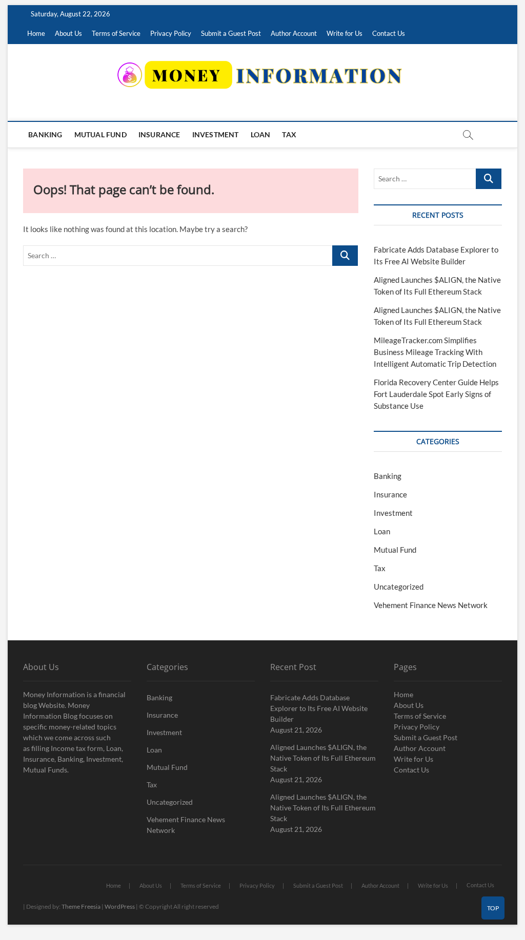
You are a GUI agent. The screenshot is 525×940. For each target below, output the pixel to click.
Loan (261, 134)
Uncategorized (398, 586)
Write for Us (344, 33)
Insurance (159, 134)
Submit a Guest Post (231, 33)
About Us (68, 33)
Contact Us (388, 33)
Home (36, 33)
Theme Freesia (81, 906)
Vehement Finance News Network (431, 605)
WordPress (120, 906)
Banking (45, 134)
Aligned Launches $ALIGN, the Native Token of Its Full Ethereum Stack (323, 758)
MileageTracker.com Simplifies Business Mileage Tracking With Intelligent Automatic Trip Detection (435, 352)
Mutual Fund (100, 134)
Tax (289, 134)
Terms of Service (116, 33)
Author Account (294, 33)
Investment (215, 134)
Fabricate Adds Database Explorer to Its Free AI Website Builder (319, 708)
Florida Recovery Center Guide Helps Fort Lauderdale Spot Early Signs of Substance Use (436, 394)
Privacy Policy (170, 33)
